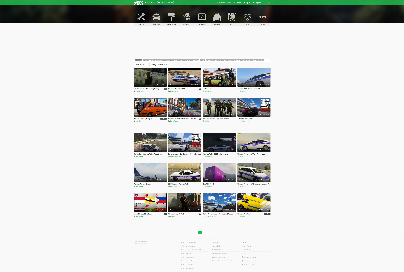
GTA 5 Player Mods (187, 261)
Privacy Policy (246, 246)
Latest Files (215, 242)
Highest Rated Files (218, 257)
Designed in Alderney (141, 242)
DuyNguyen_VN (245, 121)
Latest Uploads (160, 65)
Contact (244, 242)
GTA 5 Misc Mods (187, 268)
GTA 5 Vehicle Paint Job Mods (191, 250)
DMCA (244, 253)
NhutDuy (139, 121)
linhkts (207, 121)
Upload (238, 3)
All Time (140, 65)
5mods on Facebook (250, 261)
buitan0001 (174, 91)
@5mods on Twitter (250, 257)
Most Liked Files (217, 250)
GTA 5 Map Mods (187, 264)
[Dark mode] (264, 2)
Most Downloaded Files (219, 253)
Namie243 (243, 91)
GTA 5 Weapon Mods (188, 253)
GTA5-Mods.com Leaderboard (222, 261)
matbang (208, 91)
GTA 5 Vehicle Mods (188, 246)
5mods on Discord (249, 264)
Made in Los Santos (140, 244)
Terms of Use (246, 250)
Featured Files (216, 246)
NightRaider (174, 121)
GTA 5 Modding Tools (188, 242)
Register (258, 3)
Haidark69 (139, 91)
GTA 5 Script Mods (187, 257)
